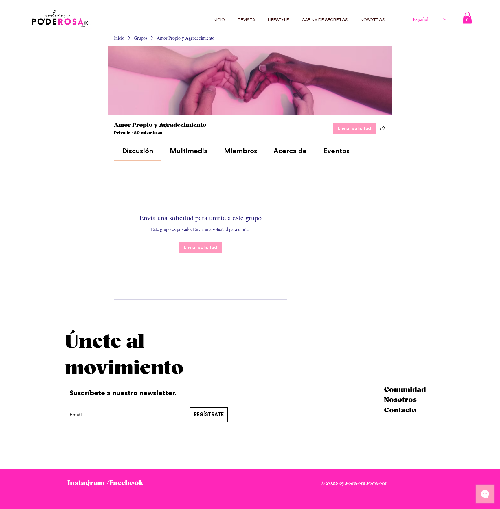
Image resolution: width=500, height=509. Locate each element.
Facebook (126, 482)
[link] (137, 151)
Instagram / (88, 482)
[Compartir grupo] (382, 128)
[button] (467, 18)
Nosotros (400, 399)
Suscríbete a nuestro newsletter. (123, 393)
